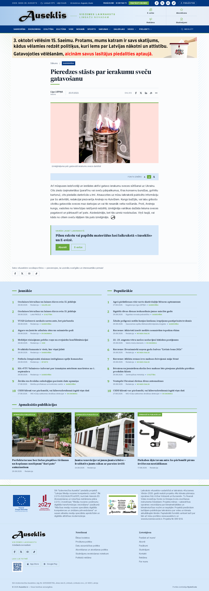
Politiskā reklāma (83, 557)
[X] (162, 3)
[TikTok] (174, 3)
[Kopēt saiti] (156, 93)
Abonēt (62, 247)
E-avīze (78, 247)
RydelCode (192, 587)
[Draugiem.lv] (151, 93)
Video (131, 29)
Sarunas (103, 29)
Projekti (144, 29)
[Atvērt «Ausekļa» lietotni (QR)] (17, 567)
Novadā (80, 29)
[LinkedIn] (146, 93)
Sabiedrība (19, 29)
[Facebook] (157, 3)
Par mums (143, 561)
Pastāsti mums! (138, 3)
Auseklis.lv (23, 587)
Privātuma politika (84, 541)
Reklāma (143, 557)
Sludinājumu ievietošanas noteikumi (92, 553)
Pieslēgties (189, 3)
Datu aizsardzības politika (88, 545)
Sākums (54, 63)
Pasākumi (108, 3)
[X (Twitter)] (141, 93)
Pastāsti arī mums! (147, 537)
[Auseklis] (43, 16)
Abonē (142, 541)
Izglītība (48, 29)
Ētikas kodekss (83, 537)
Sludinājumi (144, 549)
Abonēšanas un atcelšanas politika (92, 549)
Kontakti (121, 3)
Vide (71, 29)
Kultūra (61, 29)
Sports (91, 29)
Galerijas (119, 29)
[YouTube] (168, 3)
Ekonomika (34, 29)
